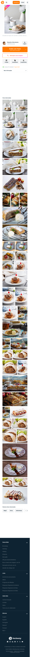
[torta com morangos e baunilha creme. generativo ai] (10, 570)
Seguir (24, 44)
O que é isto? (17, 67)
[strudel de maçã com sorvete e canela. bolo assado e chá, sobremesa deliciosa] (6, 105)
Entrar (22, 2)
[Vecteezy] (2, 2)
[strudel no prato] (14, 272)
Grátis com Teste (15, 49)
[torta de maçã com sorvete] (7, 476)
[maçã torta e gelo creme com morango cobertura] (8, 302)
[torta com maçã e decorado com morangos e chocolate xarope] (21, 332)
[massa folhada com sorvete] (8, 341)
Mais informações (8, 70)
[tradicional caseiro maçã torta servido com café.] (8, 322)
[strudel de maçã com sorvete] (14, 635)
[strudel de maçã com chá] (7, 423)
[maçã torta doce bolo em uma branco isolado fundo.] (8, 332)
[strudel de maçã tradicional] (6, 177)
